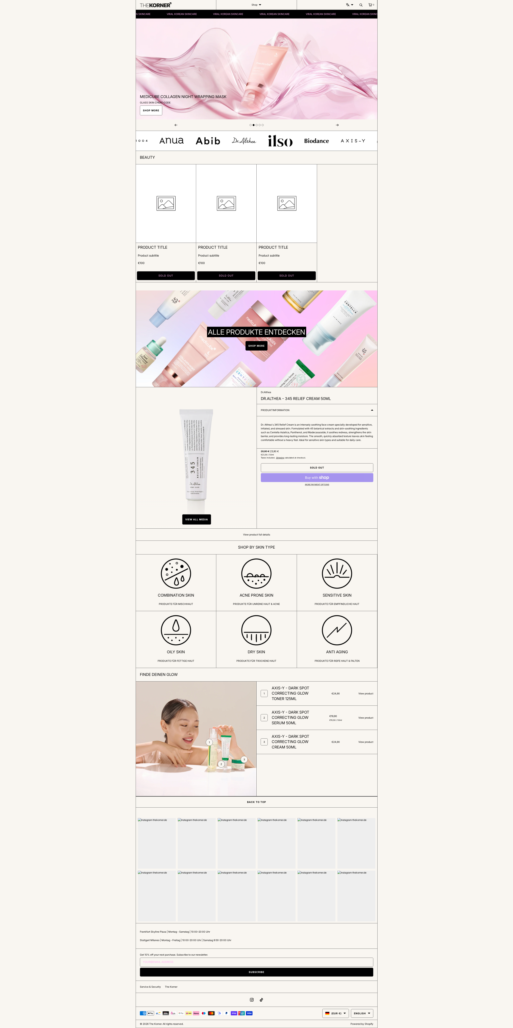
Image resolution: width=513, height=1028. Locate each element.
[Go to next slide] (251, 125)
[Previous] (176, 125)
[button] (196, 519)
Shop (254, 4)
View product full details (256, 534)
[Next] (337, 125)
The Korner (171, 986)
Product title (152, 247)
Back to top (256, 802)
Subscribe (256, 972)
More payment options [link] (317, 484)
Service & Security (150, 986)
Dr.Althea (266, 392)
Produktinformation (275, 410)
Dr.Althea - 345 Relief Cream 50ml (296, 398)
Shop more (151, 110)
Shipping (280, 458)
